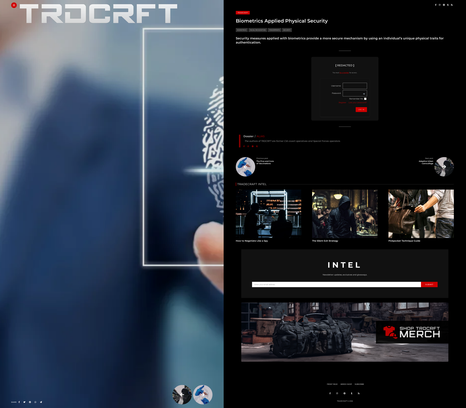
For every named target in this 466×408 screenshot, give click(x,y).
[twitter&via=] (24, 402)
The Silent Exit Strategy (325, 241)
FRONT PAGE (332, 384)
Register (342, 102)
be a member (344, 73)
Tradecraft (243, 13)
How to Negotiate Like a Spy (252, 241)
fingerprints (274, 30)
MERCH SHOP (346, 384)
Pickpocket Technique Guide (404, 241)
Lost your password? (358, 102)
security (286, 30)
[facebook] (19, 402)
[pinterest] (30, 402)
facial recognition (258, 30)
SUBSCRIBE (359, 384)
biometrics (241, 30)
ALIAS (261, 136)
